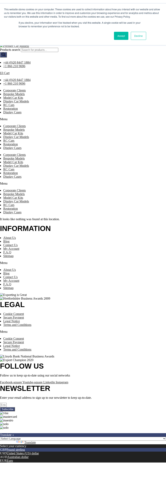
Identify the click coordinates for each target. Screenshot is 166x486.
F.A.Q (7, 252)
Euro (10, 460)
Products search (10, 49)
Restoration (10, 108)
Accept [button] (121, 35)
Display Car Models (16, 101)
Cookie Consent (13, 314)
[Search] (3, 54)
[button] (83, 119)
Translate (30, 442)
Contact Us (10, 245)
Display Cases (12, 112)
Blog (6, 241)
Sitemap (8, 256)
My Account (11, 248)
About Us (9, 237)
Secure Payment (13, 317)
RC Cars (8, 105)
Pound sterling (15, 449)
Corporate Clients (14, 90)
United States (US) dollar (23, 453)
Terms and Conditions (17, 324)
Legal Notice (11, 321)
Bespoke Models (14, 94)
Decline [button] (138, 35)
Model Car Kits (13, 97)
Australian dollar (18, 457)
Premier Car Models (38, 431)
